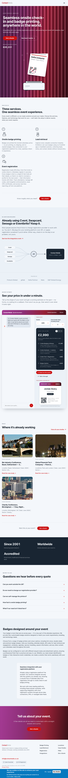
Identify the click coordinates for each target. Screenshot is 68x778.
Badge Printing (44, 745)
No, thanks (56, 771)
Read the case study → (9, 473)
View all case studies (57, 429)
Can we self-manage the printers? (15, 596)
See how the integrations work (11, 238)
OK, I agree (48, 772)
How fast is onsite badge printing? (15, 602)
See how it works (27, 38)
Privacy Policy (5, 767)
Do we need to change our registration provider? (20, 590)
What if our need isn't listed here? (14, 608)
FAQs (59, 750)
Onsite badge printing (11, 139)
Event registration (10, 166)
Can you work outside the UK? (13, 584)
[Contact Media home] (7, 3)
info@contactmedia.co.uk (10, 758)
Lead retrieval (41, 139)
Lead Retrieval (44, 748)
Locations (61, 745)
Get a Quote (10, 38)
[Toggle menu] (64, 3)
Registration (43, 750)
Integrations (43, 753)
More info (17, 776)
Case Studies (62, 748)
